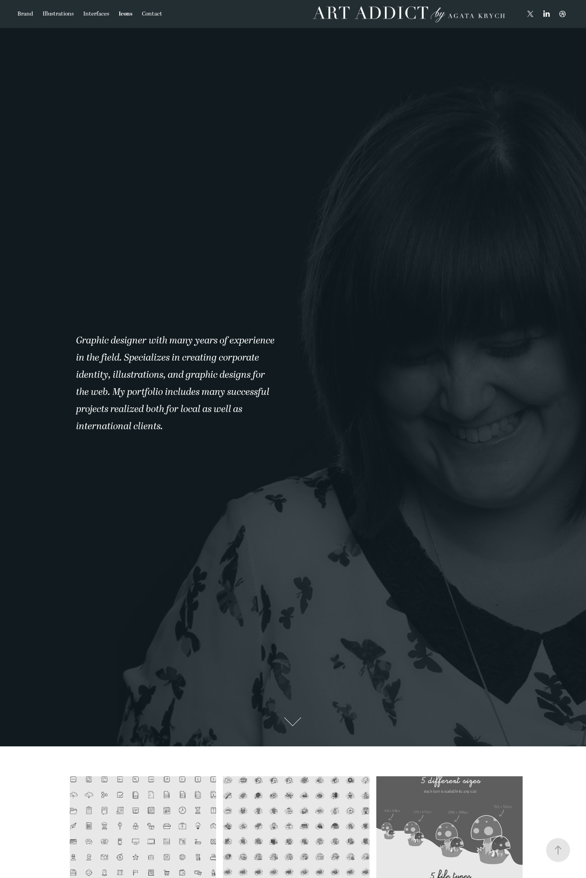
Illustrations (58, 14)
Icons (125, 14)
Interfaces (96, 14)
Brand (25, 14)
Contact (152, 14)
